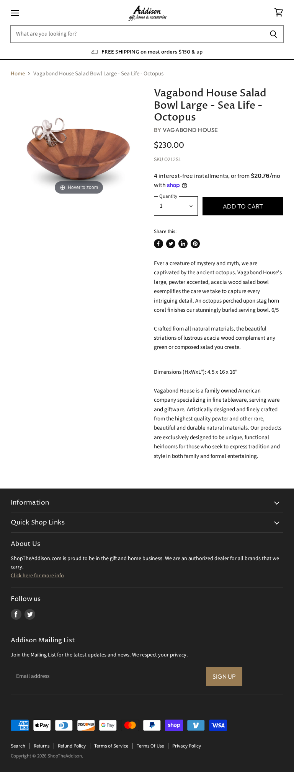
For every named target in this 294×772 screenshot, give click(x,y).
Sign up (224, 676)
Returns (41, 746)
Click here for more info (37, 576)
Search (18, 746)
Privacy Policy (186, 746)
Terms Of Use (150, 746)
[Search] (273, 34)
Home (18, 73)
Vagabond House (190, 130)
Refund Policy (72, 746)
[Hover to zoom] (79, 142)
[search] (136, 34)
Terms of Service (111, 746)
